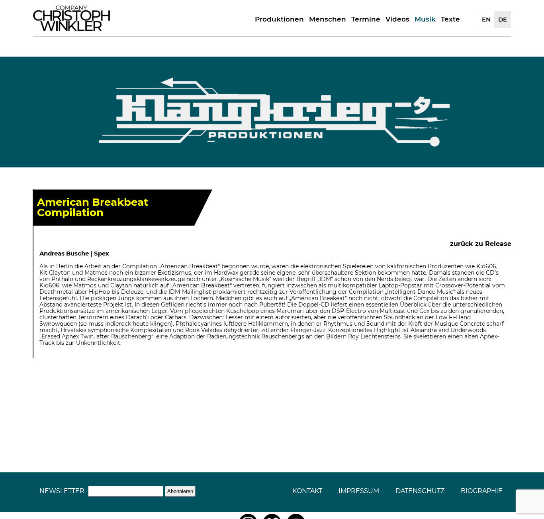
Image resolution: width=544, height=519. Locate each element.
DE (502, 19)
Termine (365, 19)
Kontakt (307, 491)
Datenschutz (419, 491)
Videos (397, 19)
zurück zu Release (480, 244)
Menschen (327, 19)
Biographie (482, 491)
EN (486, 19)
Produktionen (279, 19)
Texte (450, 19)
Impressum (359, 491)
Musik (425, 19)
